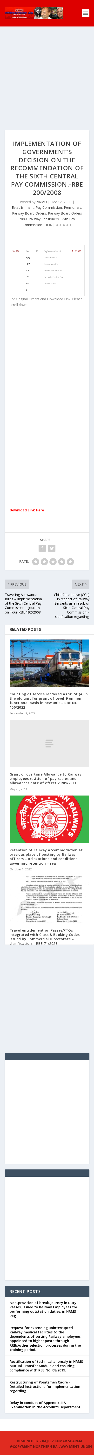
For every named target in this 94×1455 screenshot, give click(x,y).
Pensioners (72, 207)
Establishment (23, 207)
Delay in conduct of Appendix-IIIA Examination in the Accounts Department (45, 1404)
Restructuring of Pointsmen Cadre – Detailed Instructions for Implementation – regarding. (46, 1386)
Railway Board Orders (29, 213)
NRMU (41, 202)
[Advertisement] (47, 83)
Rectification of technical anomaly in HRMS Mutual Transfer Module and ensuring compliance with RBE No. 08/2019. (46, 1365)
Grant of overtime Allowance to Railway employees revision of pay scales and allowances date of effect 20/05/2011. (46, 778)
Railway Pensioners (44, 219)
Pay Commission (49, 207)
